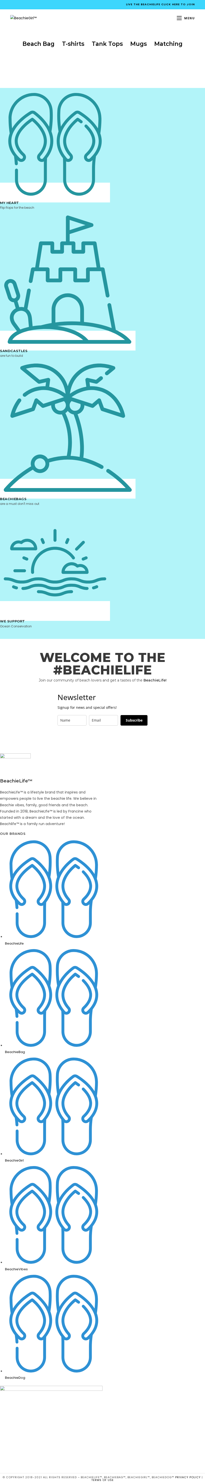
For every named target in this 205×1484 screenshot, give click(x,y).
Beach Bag (38, 43)
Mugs (138, 43)
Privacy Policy (188, 1477)
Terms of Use (102, 1480)
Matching (168, 43)
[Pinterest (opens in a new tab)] (22, 4)
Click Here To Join (178, 4)
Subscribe (134, 720)
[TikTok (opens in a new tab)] (33, 4)
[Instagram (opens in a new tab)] (27, 4)
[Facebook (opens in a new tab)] (13, 4)
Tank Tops (107, 43)
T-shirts (73, 43)
